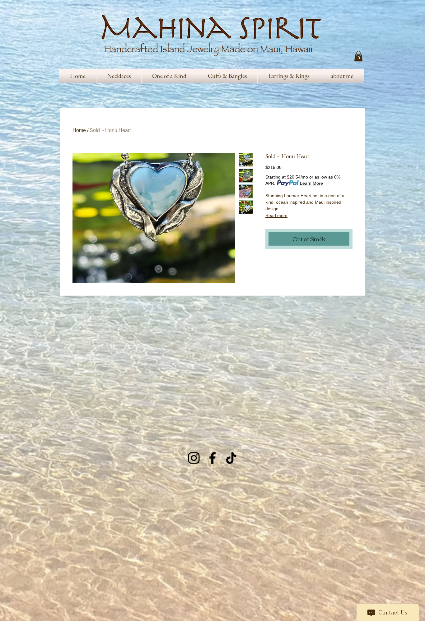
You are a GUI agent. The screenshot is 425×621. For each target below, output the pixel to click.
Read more (276, 215)
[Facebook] (212, 458)
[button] (358, 56)
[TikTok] (231, 458)
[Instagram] (194, 458)
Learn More (311, 183)
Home (79, 130)
